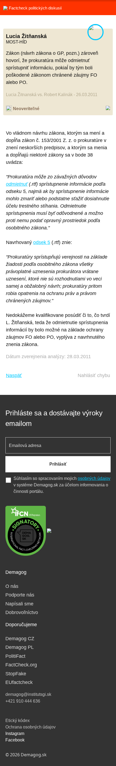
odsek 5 (41, 242)
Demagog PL (19, 647)
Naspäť (14, 375)
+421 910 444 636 (22, 701)
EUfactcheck (19, 682)
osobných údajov (94, 478)
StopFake (15, 673)
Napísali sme (19, 603)
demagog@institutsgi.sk (28, 694)
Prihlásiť (58, 464)
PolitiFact (15, 656)
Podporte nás (19, 595)
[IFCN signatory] (25, 530)
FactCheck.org (21, 664)
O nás (11, 586)
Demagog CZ (19, 638)
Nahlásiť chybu (94, 375)
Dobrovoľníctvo (21, 612)
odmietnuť (17, 184)
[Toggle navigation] (105, 7)
